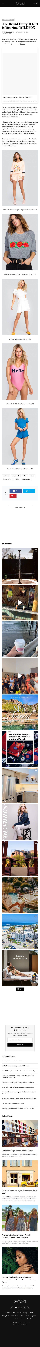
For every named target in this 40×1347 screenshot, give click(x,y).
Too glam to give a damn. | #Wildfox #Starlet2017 (17, 97)
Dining (25, 1313)
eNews (19, 1313)
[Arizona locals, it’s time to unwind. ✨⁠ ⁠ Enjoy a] (20, 712)
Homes (11, 1319)
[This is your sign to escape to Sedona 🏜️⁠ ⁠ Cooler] (20, 858)
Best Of (17, 1319)
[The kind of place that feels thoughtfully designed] (20, 602)
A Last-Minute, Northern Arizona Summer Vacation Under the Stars (19, 1098)
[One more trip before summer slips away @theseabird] (20, 639)
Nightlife (33, 1316)
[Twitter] (20, 1308)
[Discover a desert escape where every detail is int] (20, 968)
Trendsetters (14, 1316)
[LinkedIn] (28, 1308)
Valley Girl (5, 1316)
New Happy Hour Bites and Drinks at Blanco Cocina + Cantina (18, 1108)
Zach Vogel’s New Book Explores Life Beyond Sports (15, 1061)
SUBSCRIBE (20, 1045)
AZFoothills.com (8, 1057)
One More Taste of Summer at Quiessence (13, 1103)
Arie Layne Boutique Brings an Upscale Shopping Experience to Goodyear (16, 1236)
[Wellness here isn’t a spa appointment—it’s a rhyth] (20, 566)
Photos (23, 1319)
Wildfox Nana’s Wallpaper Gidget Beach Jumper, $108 (20, 210)
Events (29, 1319)
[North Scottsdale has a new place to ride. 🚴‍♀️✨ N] (20, 676)
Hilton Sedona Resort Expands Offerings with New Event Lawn (18, 1082)
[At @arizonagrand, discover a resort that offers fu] (20, 895)
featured (32, 476)
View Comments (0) (20, 507)
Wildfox (22, 44)
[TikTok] (24, 1308)
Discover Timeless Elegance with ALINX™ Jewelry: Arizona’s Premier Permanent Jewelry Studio (19, 1279)
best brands (6, 476)
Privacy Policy (19, 1322)
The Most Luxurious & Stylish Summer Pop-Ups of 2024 (19, 1191)
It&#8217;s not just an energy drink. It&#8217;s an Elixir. (16, 1066)
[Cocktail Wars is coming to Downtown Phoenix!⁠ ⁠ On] (20, 749)
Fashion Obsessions (8, 19)
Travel (31, 1313)
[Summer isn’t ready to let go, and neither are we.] (20, 931)
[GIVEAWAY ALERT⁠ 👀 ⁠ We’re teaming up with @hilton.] (20, 785)
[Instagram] (11, 1308)
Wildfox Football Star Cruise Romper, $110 (20, 469)
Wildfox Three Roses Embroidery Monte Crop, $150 (20, 274)
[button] (3, 3)
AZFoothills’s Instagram (9, 143)
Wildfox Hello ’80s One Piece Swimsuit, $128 (20, 404)
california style (15, 476)
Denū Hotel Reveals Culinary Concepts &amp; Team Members (18, 1087)
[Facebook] (15, 1308)
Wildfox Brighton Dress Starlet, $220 (20, 339)
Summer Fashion (7, 479)
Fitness (27, 1316)
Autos (21, 1316)
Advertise (13, 1322)
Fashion (25, 476)
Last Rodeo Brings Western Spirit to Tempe (17, 1150)
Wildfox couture (26, 479)
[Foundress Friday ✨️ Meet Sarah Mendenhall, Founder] (20, 822)
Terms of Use (26, 1322)
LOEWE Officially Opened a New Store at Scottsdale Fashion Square (19, 1071)
